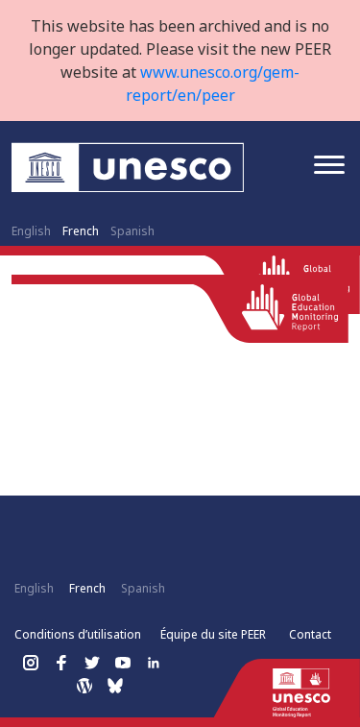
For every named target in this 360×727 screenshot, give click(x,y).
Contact (310, 634)
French (80, 231)
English (31, 231)
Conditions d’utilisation (77, 634)
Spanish (132, 231)
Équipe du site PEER (213, 634)
